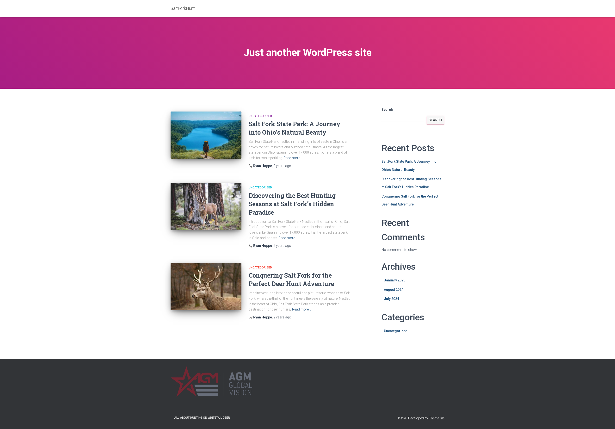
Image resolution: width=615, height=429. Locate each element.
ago (282, 166)
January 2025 (394, 280)
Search (387, 110)
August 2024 (393, 290)
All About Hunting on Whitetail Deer (202, 417)
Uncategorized (260, 116)
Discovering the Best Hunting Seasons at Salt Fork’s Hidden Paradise (292, 204)
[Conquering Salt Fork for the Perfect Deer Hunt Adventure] (206, 286)
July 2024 (391, 299)
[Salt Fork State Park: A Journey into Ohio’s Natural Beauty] (206, 135)
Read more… (292, 158)
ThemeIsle (436, 418)
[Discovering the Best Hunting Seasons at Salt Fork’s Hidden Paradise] (206, 206)
